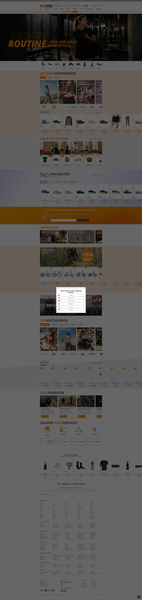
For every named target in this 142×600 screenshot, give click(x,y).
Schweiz (71, 295)
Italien (71, 306)
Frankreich (71, 303)
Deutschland (71, 301)
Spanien (71, 309)
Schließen (85, 288)
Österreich (71, 298)
